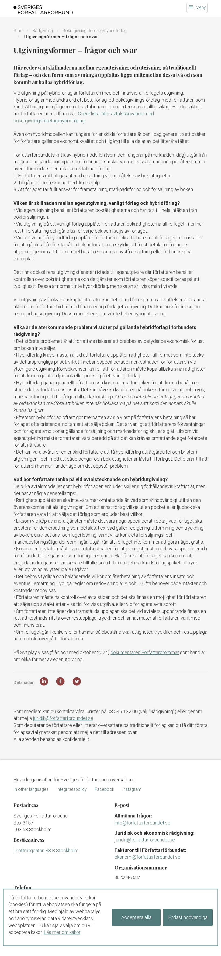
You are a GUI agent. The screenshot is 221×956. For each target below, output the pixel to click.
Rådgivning (42, 30)
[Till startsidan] (76, 9)
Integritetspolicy (71, 789)
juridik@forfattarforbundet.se (63, 718)
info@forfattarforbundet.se (142, 823)
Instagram (131, 789)
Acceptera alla (136, 917)
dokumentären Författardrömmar (144, 652)
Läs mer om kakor (62, 932)
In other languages (31, 789)
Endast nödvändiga (188, 917)
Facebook (104, 789)
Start (18, 30)
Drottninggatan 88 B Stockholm (45, 850)
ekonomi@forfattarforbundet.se (147, 857)
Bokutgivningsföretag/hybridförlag (95, 30)
